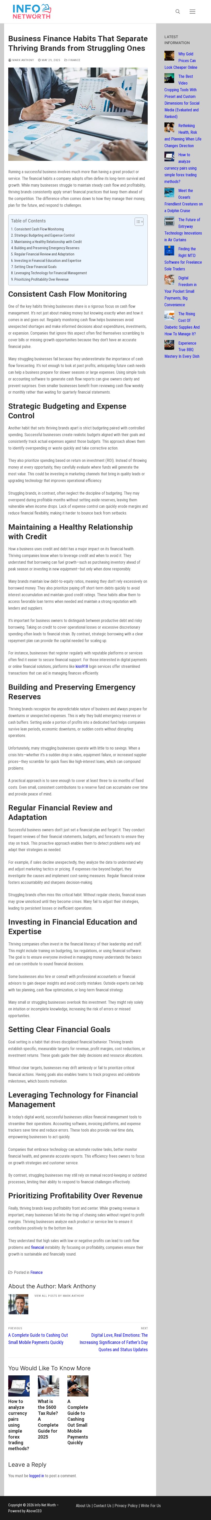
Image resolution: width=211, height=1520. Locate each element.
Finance (74, 60)
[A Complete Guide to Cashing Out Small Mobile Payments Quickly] (78, 1386)
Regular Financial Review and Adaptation (44, 254)
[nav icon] (192, 11)
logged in (36, 1475)
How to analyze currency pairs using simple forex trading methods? (18, 1425)
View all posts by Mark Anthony (59, 1296)
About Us (83, 1505)
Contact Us (102, 1505)
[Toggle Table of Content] (136, 221)
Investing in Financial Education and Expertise (47, 261)
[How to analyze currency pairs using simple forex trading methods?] (19, 1386)
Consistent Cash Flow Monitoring (39, 229)
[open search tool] (177, 11)
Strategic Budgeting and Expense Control (44, 235)
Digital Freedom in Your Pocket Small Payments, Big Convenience (180, 291)
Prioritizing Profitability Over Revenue (41, 279)
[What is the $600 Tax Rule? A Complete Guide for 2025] (48, 1386)
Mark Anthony (23, 60)
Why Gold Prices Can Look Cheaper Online (180, 61)
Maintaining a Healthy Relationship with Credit (48, 242)
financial (37, 1247)
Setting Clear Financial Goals (35, 267)
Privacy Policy (126, 1505)
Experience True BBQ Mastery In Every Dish (181, 350)
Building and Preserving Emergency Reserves (47, 248)
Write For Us (151, 1505)
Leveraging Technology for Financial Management (50, 273)
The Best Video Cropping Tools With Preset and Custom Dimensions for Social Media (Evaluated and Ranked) (181, 96)
